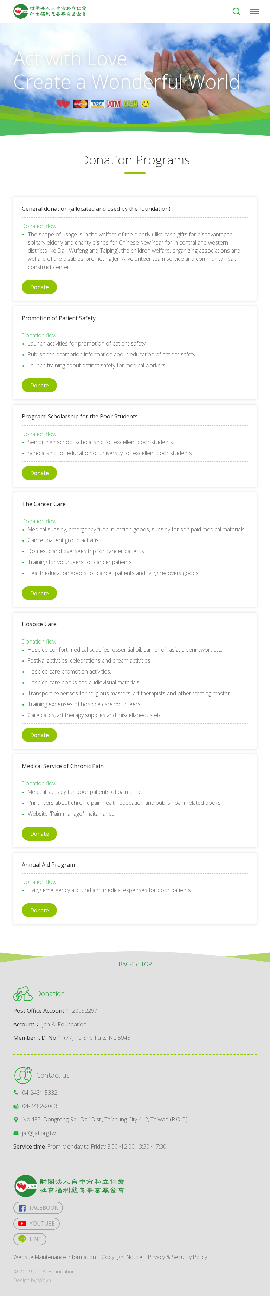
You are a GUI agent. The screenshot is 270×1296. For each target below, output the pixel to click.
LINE (35, 1239)
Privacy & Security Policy (177, 1257)
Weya (44, 1280)
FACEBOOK (44, 1208)
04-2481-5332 (39, 1092)
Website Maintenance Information (54, 1257)
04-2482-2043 (39, 1106)
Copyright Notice (122, 1257)
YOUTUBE (42, 1223)
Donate (39, 287)
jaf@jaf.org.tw (39, 1133)
